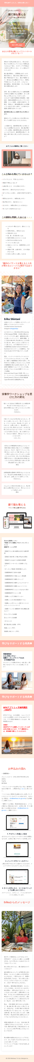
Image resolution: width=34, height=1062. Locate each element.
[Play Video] (4, 165)
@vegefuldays (14, 328)
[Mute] (29, 165)
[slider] (18, 165)
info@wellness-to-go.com (17, 798)
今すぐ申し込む (17, 45)
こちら (22, 789)
